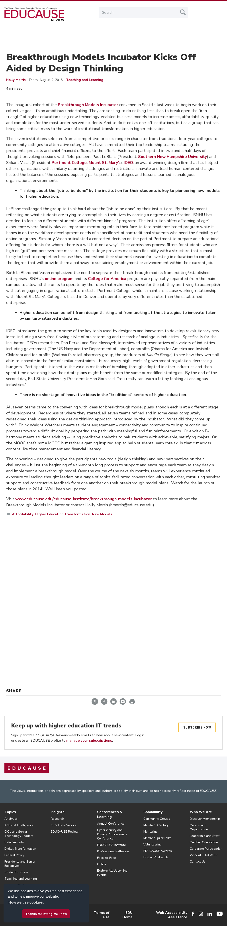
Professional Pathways (113, 851)
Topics (10, 812)
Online (101, 864)
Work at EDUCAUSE (204, 855)
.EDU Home (127, 915)
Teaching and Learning (84, 80)
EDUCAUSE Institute (111, 845)
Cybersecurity (14, 842)
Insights (58, 812)
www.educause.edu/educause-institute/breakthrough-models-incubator (83, 499)
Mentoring (150, 831)
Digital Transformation (20, 849)
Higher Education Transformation (62, 514)
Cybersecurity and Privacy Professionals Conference (112, 834)
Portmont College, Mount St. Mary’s (86, 162)
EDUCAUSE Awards (157, 851)
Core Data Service (63, 825)
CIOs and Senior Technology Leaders (18, 833)
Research (57, 819)
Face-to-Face (106, 858)
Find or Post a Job (155, 857)
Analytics (11, 819)
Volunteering (152, 844)
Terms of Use (102, 915)
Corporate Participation (206, 849)
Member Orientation (204, 842)
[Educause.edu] (26, 768)
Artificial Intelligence (18, 825)
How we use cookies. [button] (26, 902)
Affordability (22, 514)
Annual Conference (111, 824)
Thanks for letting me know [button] (46, 914)
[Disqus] (113, 584)
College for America (107, 278)
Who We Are (201, 812)
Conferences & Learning (109, 814)
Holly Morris (16, 80)
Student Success (16, 872)
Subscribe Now (197, 727)
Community (152, 812)
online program (59, 278)
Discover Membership (205, 819)
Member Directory (155, 825)
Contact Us (197, 861)
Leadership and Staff (204, 836)
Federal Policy (14, 855)
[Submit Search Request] (182, 12)
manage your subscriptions (89, 740)
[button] (160, 916)
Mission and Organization (199, 827)
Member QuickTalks (157, 838)
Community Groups (156, 819)
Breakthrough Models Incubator (88, 104)
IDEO (128, 162)
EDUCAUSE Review (64, 831)
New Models (102, 514)
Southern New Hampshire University (172, 156)
